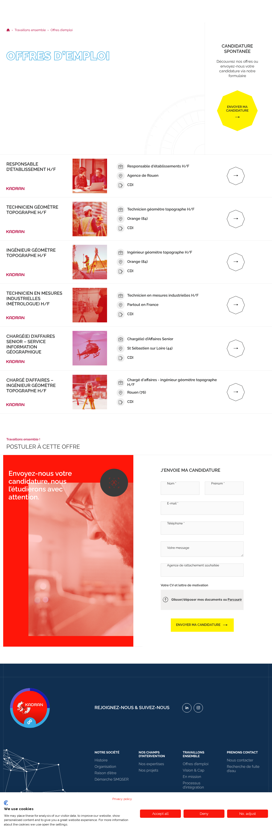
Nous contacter (240, 760)
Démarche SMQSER (112, 779)
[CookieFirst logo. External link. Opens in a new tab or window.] (6, 803)
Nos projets (148, 770)
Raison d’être (105, 773)
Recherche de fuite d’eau (243, 769)
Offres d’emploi (196, 764)
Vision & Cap (193, 770)
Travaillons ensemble (193, 754)
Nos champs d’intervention (152, 754)
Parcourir (235, 599)
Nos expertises (151, 764)
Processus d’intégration (193, 785)
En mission (192, 777)
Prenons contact (242, 752)
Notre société (107, 752)
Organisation (105, 767)
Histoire (101, 760)
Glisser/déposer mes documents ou (206, 599)
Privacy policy (122, 799)
